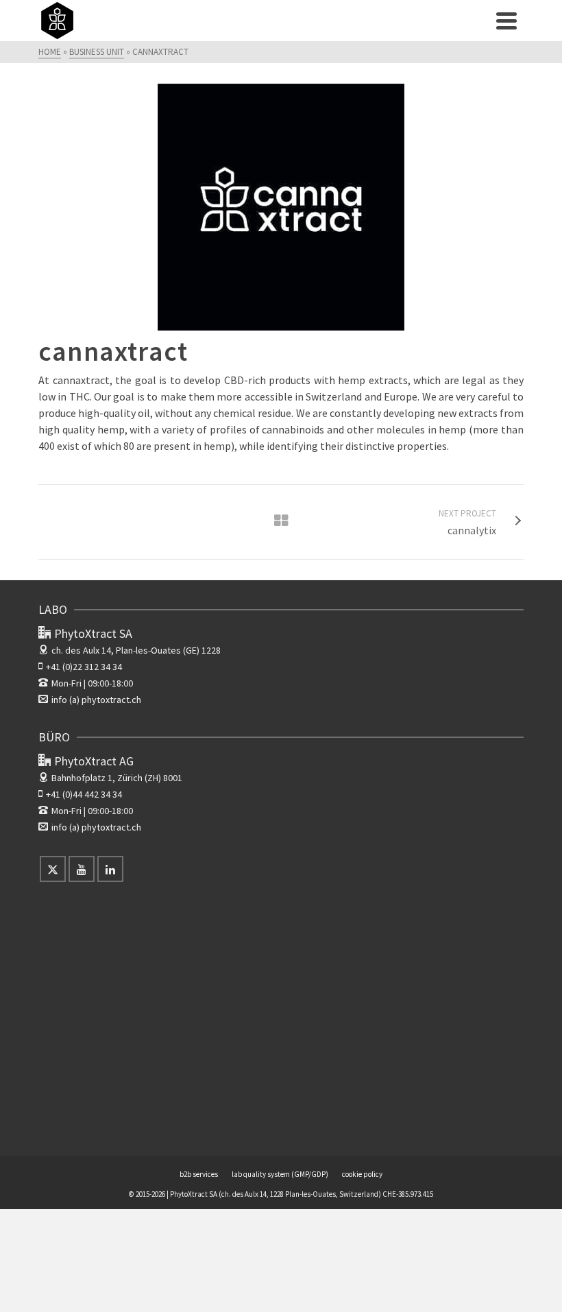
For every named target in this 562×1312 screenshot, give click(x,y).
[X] (53, 869)
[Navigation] (506, 20)
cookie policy (362, 1174)
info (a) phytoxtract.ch (96, 699)
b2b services (199, 1174)
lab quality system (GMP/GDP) (280, 1174)
